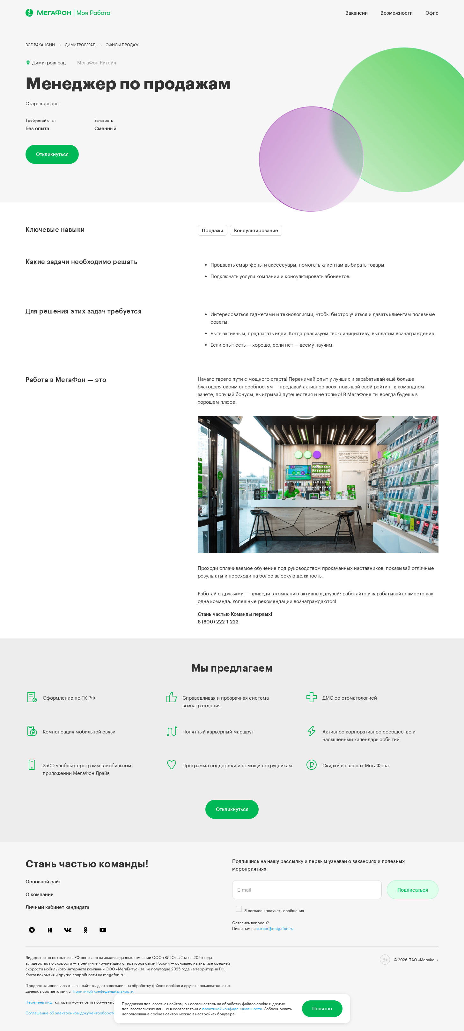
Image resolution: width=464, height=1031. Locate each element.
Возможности (396, 13)
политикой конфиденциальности (232, 1008)
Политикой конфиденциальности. (104, 991)
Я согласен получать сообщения (274, 910)
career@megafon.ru (274, 928)
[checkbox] (239, 909)
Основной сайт (43, 881)
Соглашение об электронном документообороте (70, 1013)
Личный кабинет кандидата (57, 907)
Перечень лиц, (39, 1002)
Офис (431, 13)
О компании (40, 894)
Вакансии (356, 13)
